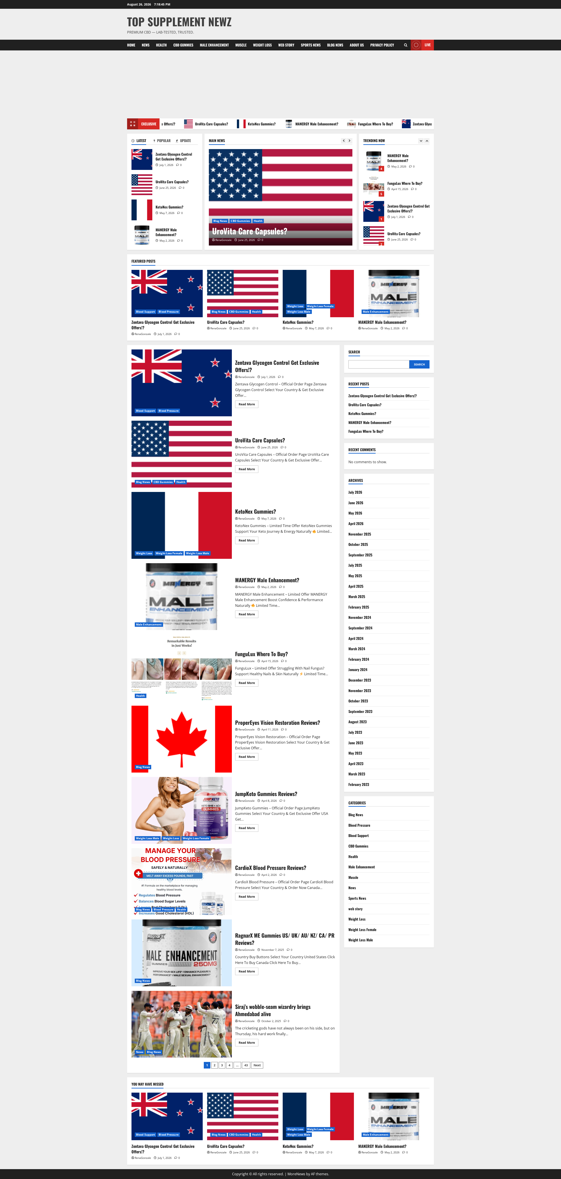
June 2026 (355, 502)
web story (286, 45)
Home (131, 45)
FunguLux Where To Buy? (345, 123)
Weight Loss (262, 45)
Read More (248, 405)
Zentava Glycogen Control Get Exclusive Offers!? (416, 123)
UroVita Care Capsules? (181, 123)
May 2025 (355, 575)
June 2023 (355, 742)
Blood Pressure (168, 311)
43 (246, 1065)
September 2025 (360, 554)
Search (354, 351)
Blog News (335, 45)
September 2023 (360, 711)
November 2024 (359, 617)
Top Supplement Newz (179, 21)
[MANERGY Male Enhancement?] (394, 293)
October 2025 (358, 544)
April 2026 (356, 523)
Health (161, 45)
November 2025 (359, 534)
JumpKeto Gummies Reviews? (181, 810)
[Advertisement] (280, 83)
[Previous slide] (343, 141)
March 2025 (356, 596)
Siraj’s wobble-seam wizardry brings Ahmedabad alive (181, 1024)
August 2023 (357, 722)
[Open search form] (405, 45)
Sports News (311, 45)
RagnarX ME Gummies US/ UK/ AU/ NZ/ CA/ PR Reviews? (181, 952)
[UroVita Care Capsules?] (242, 293)
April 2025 (355, 586)
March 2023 (356, 774)
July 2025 (355, 565)
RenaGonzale (223, 240)
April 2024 (355, 638)
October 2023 (358, 700)
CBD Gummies (183, 45)
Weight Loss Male (274, 221)
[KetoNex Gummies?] (280, 197)
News (145, 45)
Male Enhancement (214, 45)
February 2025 (358, 607)
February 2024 (358, 659)
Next (257, 1065)
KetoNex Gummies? (231, 123)
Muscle (241, 45)
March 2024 (356, 648)
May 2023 (355, 753)
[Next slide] (349, 141)
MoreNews (296, 1174)
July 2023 (355, 732)
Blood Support (145, 311)
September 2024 (360, 627)
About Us (357, 45)
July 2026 (355, 492)
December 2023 (359, 680)
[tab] (142, 141)
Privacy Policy (382, 45)
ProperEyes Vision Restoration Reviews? (181, 739)
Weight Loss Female (246, 221)
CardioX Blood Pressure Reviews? (181, 881)
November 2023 (359, 690)
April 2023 (355, 763)
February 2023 (358, 784)
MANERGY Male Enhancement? (286, 123)
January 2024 (357, 669)
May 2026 (355, 513)
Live (428, 44)
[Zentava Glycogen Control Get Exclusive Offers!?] (167, 293)
